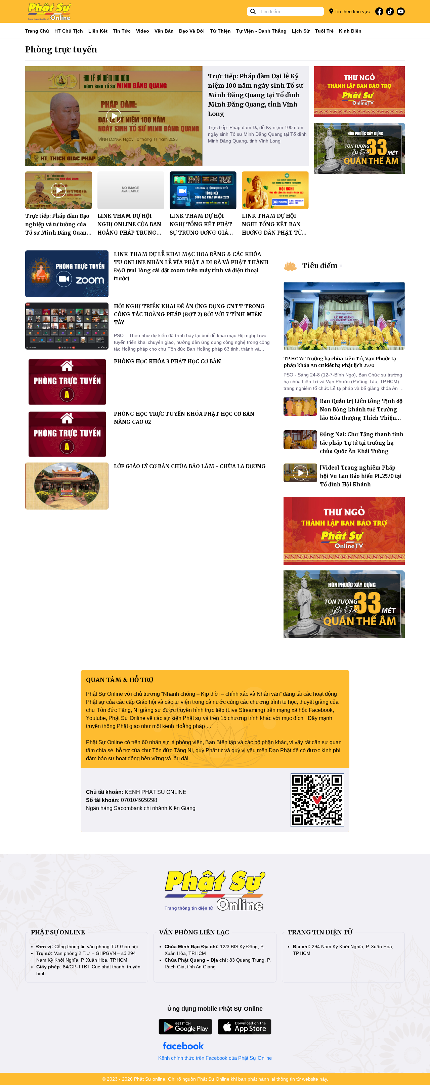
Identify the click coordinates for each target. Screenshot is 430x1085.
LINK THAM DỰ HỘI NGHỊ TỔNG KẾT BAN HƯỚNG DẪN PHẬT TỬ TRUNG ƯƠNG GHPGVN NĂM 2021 (274, 233)
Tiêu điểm (320, 266)
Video (142, 31)
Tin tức (122, 31)
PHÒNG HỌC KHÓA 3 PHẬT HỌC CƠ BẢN (167, 361)
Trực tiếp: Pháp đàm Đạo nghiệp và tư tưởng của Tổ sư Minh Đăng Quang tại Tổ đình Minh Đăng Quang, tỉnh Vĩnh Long (57, 233)
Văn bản (164, 31)
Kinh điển (350, 31)
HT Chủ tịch (68, 31)
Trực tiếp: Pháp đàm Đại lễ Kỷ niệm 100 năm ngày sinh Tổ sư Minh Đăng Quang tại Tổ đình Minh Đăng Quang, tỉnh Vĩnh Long (255, 95)
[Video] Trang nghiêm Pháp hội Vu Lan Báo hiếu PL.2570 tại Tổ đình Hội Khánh (361, 476)
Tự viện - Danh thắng (261, 31)
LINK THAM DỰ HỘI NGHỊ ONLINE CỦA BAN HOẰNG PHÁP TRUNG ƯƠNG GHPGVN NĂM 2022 (129, 233)
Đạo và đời (192, 31)
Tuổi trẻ (324, 31)
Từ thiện (220, 31)
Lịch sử (301, 31)
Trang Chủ (37, 31)
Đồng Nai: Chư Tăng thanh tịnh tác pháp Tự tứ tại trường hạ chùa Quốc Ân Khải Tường (361, 442)
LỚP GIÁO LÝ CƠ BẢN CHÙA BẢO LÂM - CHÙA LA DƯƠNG (190, 466)
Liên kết (98, 31)
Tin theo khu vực (351, 11)
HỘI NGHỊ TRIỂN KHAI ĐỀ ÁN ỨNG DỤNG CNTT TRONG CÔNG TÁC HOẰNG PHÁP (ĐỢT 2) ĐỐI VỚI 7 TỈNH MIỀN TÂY (189, 314)
